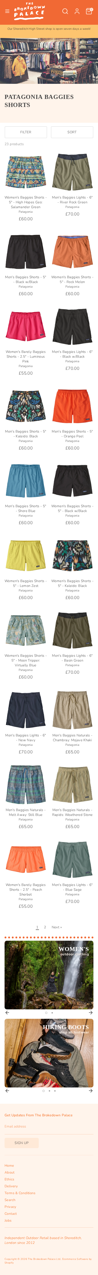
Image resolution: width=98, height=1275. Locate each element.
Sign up (22, 1143)
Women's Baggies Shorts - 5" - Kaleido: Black (72, 583)
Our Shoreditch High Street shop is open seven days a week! (49, 29)
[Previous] (7, 1012)
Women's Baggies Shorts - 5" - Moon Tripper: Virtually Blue (26, 660)
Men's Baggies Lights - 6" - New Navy (25, 737)
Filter (25, 132)
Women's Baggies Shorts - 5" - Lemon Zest (26, 583)
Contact (11, 1213)
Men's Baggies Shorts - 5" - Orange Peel (72, 434)
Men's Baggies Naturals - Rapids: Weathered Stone (72, 812)
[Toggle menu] (7, 11)
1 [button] (46, 1013)
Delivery (11, 1186)
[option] (49, 29)
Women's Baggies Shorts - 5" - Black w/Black (72, 508)
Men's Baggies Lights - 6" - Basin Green (72, 658)
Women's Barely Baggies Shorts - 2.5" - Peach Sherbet (26, 890)
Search (10, 1200)
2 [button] (52, 1012)
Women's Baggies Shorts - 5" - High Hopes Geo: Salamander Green (26, 202)
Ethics (9, 1179)
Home (9, 1165)
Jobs (8, 1220)
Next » (57, 927)
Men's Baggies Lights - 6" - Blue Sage (72, 887)
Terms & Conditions (20, 1193)
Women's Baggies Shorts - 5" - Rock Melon (72, 279)
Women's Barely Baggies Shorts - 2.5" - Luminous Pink (26, 356)
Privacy (10, 1206)
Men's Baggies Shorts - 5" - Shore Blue (25, 508)
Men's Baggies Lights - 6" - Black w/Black (72, 354)
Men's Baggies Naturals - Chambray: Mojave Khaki (72, 737)
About (9, 1172)
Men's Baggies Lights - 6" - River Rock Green (72, 199)
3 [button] (55, 1091)
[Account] (77, 9)
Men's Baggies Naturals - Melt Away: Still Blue (26, 812)
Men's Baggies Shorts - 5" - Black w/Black (25, 279)
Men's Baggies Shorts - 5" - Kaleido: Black (25, 434)
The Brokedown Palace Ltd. (44, 1259)
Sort (72, 132)
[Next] (90, 1012)
